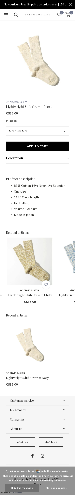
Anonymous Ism (16, 102)
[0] (68, 14)
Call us (22, 441)
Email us (51, 441)
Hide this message (22, 487)
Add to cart (37, 146)
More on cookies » (56, 487)
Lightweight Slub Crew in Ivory (27, 378)
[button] (6, 15)
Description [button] (14, 158)
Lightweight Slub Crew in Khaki (30, 295)
